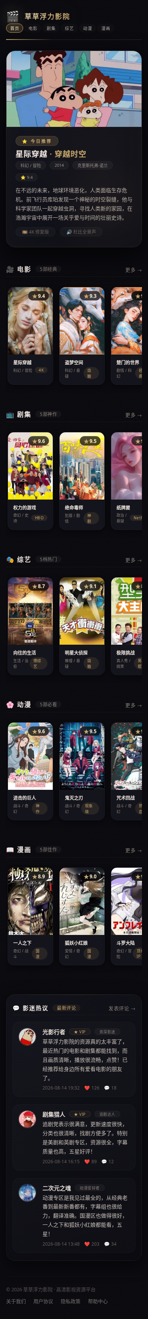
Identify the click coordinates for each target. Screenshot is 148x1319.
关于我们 (16, 1301)
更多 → (133, 269)
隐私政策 (70, 1301)
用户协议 (43, 1301)
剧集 (51, 28)
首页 (14, 28)
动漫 (87, 28)
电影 (32, 28)
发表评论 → (122, 1008)
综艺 (69, 28)
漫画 (105, 28)
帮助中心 (98, 1301)
